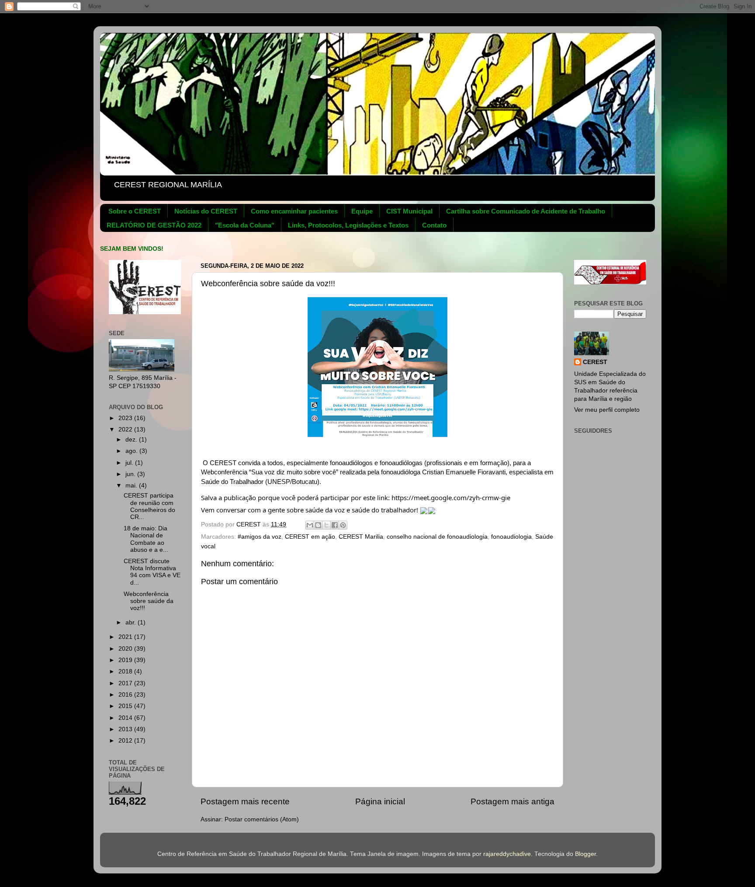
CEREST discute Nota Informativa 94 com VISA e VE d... (152, 572)
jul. (130, 462)
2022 (126, 429)
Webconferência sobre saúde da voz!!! (148, 601)
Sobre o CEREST (134, 211)
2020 (126, 648)
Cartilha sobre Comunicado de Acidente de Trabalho (525, 211)
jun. (131, 474)
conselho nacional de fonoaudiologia (437, 536)
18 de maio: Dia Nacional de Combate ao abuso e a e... (146, 539)
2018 (126, 671)
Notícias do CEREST (205, 211)
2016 (126, 694)
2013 (126, 729)
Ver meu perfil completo (607, 410)
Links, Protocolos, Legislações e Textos (348, 225)
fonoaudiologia (511, 536)
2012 (126, 740)
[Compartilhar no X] (326, 525)
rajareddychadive (507, 854)
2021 (126, 637)
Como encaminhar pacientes (294, 211)
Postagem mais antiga (512, 801)
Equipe (362, 211)
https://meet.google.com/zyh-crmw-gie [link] (450, 497)
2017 (126, 683)
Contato (434, 225)
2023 (126, 418)
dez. (132, 439)
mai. (132, 485)
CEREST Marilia (361, 536)
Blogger (585, 854)
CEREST (595, 362)
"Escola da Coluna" (244, 225)
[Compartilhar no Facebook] (334, 525)
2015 (126, 706)
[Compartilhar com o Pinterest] (343, 525)
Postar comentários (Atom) (262, 819)
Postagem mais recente (245, 801)
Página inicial (380, 801)
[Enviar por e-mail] (309, 525)
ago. (132, 451)
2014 (126, 718)
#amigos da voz (259, 536)
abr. (131, 622)
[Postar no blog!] (318, 525)
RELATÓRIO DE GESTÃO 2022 (154, 225)
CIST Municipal (409, 211)
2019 (126, 660)
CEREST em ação (310, 536)
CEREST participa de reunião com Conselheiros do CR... (149, 506)
